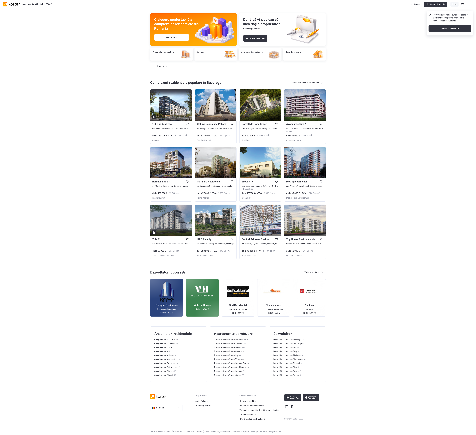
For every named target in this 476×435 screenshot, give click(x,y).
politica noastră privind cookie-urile (448, 18)
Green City (246, 198)
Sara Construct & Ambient (163, 255)
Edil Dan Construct (294, 255)
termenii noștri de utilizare (444, 21)
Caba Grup (156, 140)
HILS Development (205, 255)
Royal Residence (249, 255)
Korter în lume (201, 401)
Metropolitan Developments (298, 198)
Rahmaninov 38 (158, 198)
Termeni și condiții (247, 414)
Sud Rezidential (204, 140)
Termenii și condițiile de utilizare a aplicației (259, 410)
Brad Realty (247, 140)
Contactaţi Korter (202, 405)
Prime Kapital (203, 198)
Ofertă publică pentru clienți (252, 419)
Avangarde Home (293, 140)
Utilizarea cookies (247, 401)
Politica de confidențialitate (251, 405)
